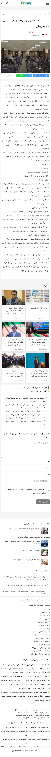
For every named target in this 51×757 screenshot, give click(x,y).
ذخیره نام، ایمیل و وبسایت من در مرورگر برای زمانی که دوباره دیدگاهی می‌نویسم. (25, 491)
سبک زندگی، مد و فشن (41, 641)
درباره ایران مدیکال (21, 710)
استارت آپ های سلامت (41, 631)
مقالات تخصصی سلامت (40, 717)
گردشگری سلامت (44, 622)
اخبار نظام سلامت (44, 625)
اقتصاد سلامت (45, 615)
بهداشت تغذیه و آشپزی (42, 634)
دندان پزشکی (45, 612)
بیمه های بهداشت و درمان (41, 650)
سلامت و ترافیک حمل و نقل (40, 654)
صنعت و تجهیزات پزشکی (41, 644)
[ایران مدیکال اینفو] (25, 3)
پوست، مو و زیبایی (43, 628)
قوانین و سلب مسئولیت (24, 715)
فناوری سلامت (45, 618)
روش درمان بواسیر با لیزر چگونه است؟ (28, 600)
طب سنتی (46, 609)
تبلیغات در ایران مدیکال (23, 712)
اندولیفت (26, 717)
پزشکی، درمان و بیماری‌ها (41, 647)
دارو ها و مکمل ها (33, 14)
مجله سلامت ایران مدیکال (40, 710)
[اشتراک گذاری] (7, 3)
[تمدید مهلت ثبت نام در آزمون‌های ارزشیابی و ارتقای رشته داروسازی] (25, 56)
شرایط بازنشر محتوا (42, 715)
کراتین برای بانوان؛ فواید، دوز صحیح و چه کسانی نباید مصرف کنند (21, 585)
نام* (48, 461)
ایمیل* (47, 474)
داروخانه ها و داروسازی (42, 638)
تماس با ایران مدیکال (42, 712)
